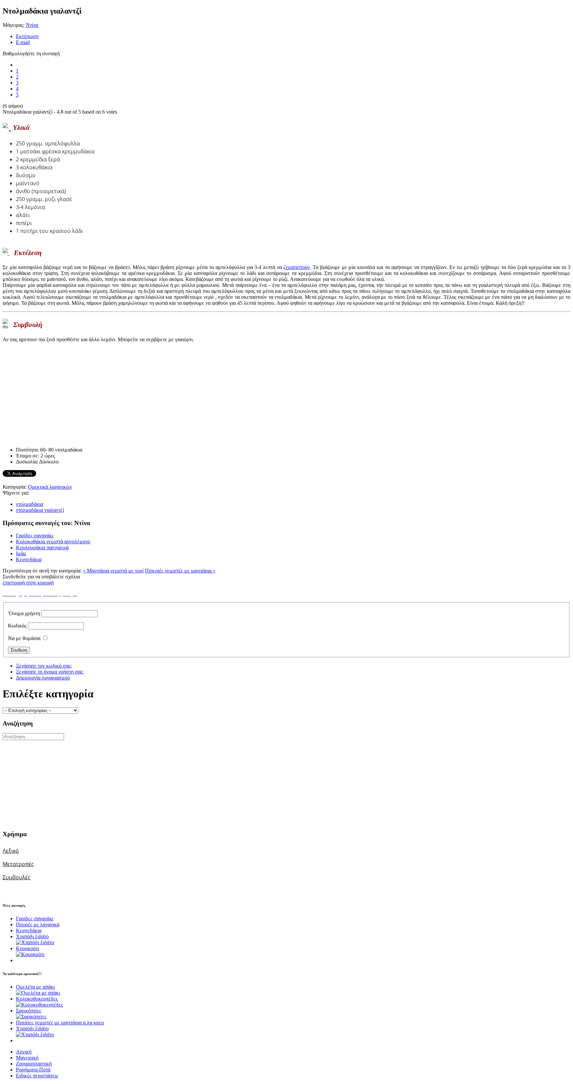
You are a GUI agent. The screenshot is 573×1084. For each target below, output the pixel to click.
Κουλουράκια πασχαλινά (42, 547)
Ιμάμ (21, 553)
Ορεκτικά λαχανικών (50, 487)
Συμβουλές (17, 877)
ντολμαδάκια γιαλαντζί (40, 510)
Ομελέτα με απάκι (35, 987)
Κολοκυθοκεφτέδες (37, 999)
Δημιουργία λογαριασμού (43, 677)
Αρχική (24, 1052)
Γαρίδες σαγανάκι (34, 535)
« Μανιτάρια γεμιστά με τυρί (113, 570)
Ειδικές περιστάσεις (37, 1075)
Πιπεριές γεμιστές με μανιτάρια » (180, 570)
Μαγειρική (27, 1057)
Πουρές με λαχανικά (37, 924)
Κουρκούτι (27, 948)
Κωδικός (17, 625)
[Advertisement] (528, 176)
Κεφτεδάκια (28, 559)
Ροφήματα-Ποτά (33, 1069)
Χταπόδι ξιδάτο (32, 936)
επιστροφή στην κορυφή (28, 582)
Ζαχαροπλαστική (34, 1063)
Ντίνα (32, 25)
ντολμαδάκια (29, 504)
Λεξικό (11, 850)
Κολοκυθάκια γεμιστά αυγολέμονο (53, 541)
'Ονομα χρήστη (24, 613)
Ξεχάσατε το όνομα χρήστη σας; (50, 672)
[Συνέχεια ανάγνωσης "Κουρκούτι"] (30, 954)
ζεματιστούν (297, 267)
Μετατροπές (18, 864)
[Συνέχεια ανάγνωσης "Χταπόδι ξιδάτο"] (35, 942)
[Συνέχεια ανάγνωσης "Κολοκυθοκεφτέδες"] (39, 1004)
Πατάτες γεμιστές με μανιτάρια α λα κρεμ (60, 1022)
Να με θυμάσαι (24, 638)
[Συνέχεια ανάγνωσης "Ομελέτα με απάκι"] (38, 993)
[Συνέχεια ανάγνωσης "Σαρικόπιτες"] (31, 1016)
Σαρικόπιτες (28, 1010)
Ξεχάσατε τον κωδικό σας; (44, 666)
